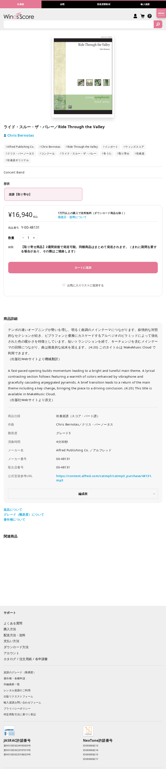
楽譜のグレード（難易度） (20, 672)
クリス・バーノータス (20, 153)
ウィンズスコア (133, 147)
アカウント (11, 653)
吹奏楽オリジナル (17, 160)
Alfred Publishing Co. (20, 147)
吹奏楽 (140, 153)
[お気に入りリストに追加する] (58, 587)
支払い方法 (11, 641)
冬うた (107, 153)
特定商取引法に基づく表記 (20, 714)
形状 (7, 183)
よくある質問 (13, 623)
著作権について (15, 519)
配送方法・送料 (15, 635)
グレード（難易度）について (24, 514)
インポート (110, 147)
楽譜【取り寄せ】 (20, 194)
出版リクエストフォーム (18, 696)
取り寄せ (123, 153)
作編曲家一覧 (12, 684)
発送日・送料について (72, 217)
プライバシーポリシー (17, 708)
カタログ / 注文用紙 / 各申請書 (26, 659)
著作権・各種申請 (14, 678)
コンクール (47, 153)
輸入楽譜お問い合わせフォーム (22, 702)
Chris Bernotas (20, 135)
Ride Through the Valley (81, 147)
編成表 (83, 494)
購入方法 (10, 629)
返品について (13, 509)
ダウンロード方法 (16, 647)
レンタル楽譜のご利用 (17, 690)
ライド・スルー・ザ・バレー (78, 153)
